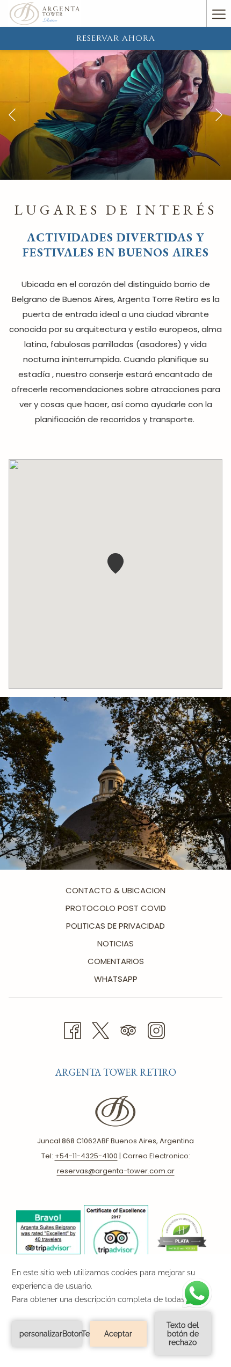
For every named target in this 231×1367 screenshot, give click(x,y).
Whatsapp (116, 978)
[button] (115, 563)
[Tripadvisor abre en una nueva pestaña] (128, 1029)
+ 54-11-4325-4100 (86, 1156)
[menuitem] (115, 892)
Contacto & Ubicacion (115, 890)
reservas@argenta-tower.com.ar (116, 1171)
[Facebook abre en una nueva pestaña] (72, 1029)
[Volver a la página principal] (44, 13)
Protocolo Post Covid (116, 908)
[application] (115, 1310)
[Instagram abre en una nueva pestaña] (156, 1029)
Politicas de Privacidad (115, 925)
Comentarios (116, 961)
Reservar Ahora (115, 38)
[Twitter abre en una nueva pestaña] (100, 1029)
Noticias (115, 943)
